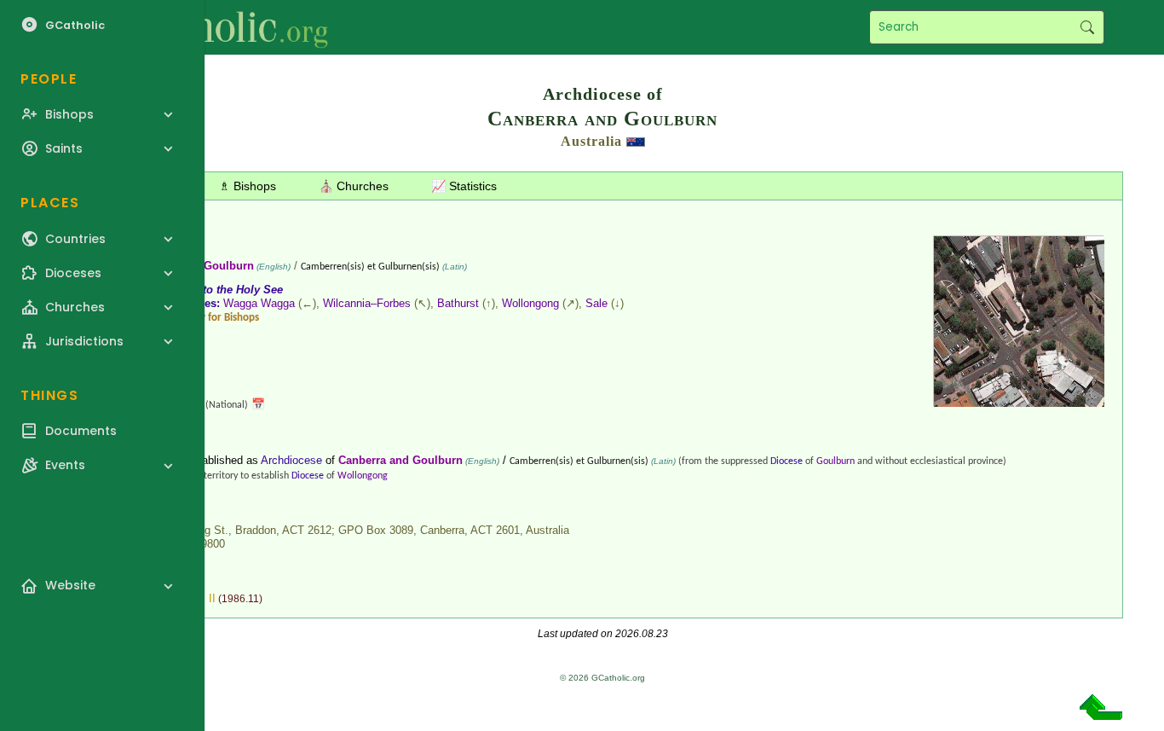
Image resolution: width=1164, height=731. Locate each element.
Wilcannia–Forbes (367, 303)
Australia (591, 141)
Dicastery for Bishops (211, 317)
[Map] (1019, 400)
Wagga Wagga (259, 303)
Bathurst (458, 303)
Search (1087, 27)
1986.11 (240, 599)
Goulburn (835, 461)
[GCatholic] (210, 27)
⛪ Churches (354, 186)
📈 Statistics (464, 186)
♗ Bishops (247, 186)
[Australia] (635, 141)
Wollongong (530, 303)
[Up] (1101, 713)
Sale (596, 303)
